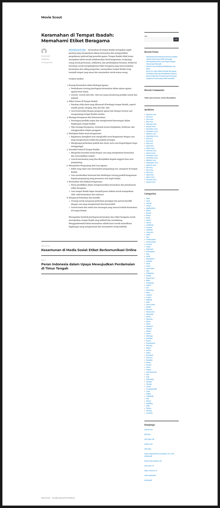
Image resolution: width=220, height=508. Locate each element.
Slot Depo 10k (149, 439)
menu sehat (150, 305)
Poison (148, 350)
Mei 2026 (149, 122)
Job (147, 288)
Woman (149, 411)
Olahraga (149, 336)
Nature (148, 331)
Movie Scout (51, 17)
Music (148, 321)
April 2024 (150, 175)
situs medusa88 (150, 475)
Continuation (151, 240)
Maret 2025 (150, 148)
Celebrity (149, 230)
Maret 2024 (150, 177)
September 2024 (152, 163)
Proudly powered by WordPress (63, 498)
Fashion (149, 261)
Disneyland (150, 252)
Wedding (149, 403)
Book (148, 218)
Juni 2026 (149, 119)
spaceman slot (151, 372)
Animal (148, 203)
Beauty (148, 213)
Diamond (149, 249)
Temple (149, 382)
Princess (149, 358)
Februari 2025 (151, 151)
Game (148, 266)
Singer (148, 370)
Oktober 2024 (151, 160)
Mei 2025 (149, 143)
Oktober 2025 (151, 134)
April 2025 (150, 146)
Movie (148, 317)
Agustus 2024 (151, 165)
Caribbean (150, 225)
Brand (148, 220)
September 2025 (152, 136)
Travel (148, 387)
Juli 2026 (149, 117)
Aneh (148, 201)
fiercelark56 (45, 56)
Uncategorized (46, 62)
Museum (149, 319)
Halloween (150, 273)
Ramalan (149, 360)
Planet (148, 348)
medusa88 (148, 480)
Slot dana (147, 449)
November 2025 (152, 131)
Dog (147, 254)
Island (148, 285)
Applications (150, 208)
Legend (149, 295)
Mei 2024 (149, 172)
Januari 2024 (150, 182)
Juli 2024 (149, 168)
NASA (148, 324)
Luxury (148, 297)
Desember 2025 (152, 129)
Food (148, 264)
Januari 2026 (151, 127)
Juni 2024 (149, 170)
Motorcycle (150, 312)
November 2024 (152, 158)
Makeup (149, 300)
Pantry (148, 341)
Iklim (148, 280)
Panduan (149, 338)
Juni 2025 (149, 141)
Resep (148, 362)
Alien (148, 199)
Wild (148, 406)
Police (148, 353)
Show (148, 367)
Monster (149, 309)
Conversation (151, 242)
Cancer (148, 223)
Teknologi (150, 379)
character (149, 232)
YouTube (149, 413)
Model (148, 307)
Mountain (149, 314)
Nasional (149, 326)
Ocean (148, 334)
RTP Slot (147, 434)
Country (149, 244)
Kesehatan (150, 290)
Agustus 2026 (151, 114)
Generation (150, 268)
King (148, 293)
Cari (145, 36)
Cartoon (149, 227)
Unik (148, 391)
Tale (147, 377)
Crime (148, 247)
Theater (149, 384)
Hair (147, 271)
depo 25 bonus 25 (150, 471)
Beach (148, 211)
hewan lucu (150, 278)
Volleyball (149, 396)
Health (148, 276)
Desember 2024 (152, 155)
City (147, 237)
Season (148, 365)
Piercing (149, 346)
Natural (149, 329)
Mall (147, 302)
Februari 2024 (151, 180)
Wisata (148, 408)
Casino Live (148, 444)
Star (147, 375)
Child (148, 235)
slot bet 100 (148, 430)
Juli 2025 (149, 139)
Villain (148, 394)
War (147, 399)
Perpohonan (150, 343)
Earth (148, 256)
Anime (148, 206)
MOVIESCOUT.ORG (77, 50)
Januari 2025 (150, 153)
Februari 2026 (151, 124)
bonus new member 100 (153, 461)
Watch (148, 401)
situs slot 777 (149, 466)
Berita (148, 215)
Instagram (150, 283)
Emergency (150, 259)
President (149, 355)
